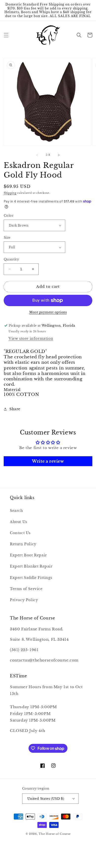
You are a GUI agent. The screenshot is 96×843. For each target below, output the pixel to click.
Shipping (10, 193)
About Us (18, 522)
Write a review (48, 461)
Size (7, 237)
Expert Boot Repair (28, 555)
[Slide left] (37, 155)
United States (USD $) (45, 799)
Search (16, 510)
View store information (31, 338)
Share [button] (14, 409)
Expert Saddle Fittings (31, 577)
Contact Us (20, 533)
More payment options (48, 312)
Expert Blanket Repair (31, 566)
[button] (6, 35)
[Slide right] (58, 155)
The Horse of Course (54, 834)
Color (9, 215)
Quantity (11, 259)
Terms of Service (26, 589)
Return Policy (23, 544)
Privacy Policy (24, 600)
